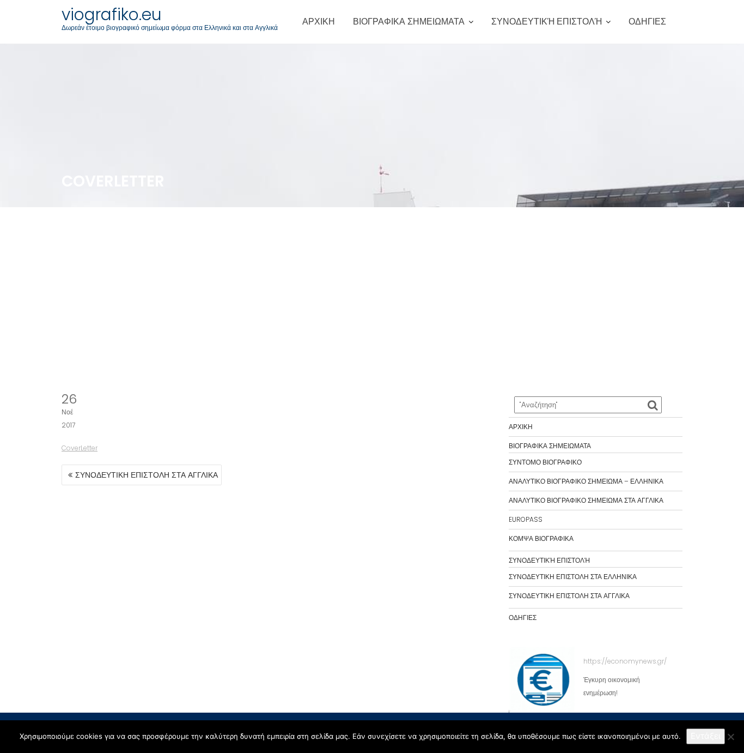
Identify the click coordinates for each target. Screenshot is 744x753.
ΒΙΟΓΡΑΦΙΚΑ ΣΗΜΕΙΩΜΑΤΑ (409, 21)
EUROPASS (525, 519)
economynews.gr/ (637, 661)
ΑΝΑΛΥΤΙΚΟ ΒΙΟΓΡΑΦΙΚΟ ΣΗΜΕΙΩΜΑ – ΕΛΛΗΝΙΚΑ (586, 481)
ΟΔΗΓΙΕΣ (647, 21)
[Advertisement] (372, 300)
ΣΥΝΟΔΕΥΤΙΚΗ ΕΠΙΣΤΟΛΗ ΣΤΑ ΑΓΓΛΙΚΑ (146, 474)
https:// (595, 661)
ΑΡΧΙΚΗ (318, 21)
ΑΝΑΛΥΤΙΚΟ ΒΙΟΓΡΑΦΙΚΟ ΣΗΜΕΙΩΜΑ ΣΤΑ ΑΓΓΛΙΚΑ (586, 500)
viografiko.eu (112, 14)
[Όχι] (730, 736)
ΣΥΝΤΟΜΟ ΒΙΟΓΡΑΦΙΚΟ (545, 462)
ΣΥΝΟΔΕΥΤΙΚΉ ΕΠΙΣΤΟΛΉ (546, 21)
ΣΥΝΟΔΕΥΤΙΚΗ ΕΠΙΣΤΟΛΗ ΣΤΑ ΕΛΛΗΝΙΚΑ (573, 576)
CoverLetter (79, 448)
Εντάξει (706, 736)
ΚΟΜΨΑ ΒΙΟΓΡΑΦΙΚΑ (541, 538)
